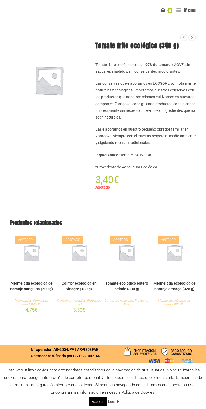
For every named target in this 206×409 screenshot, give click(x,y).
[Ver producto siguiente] (192, 37)
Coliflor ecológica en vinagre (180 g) (79, 286)
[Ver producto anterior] (183, 37)
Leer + (113, 401)
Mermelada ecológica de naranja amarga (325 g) (174, 286)
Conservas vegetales (71, 301)
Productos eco (31, 304)
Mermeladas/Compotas (31, 301)
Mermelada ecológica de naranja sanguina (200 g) (31, 286)
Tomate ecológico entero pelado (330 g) (126, 286)
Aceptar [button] (98, 402)
